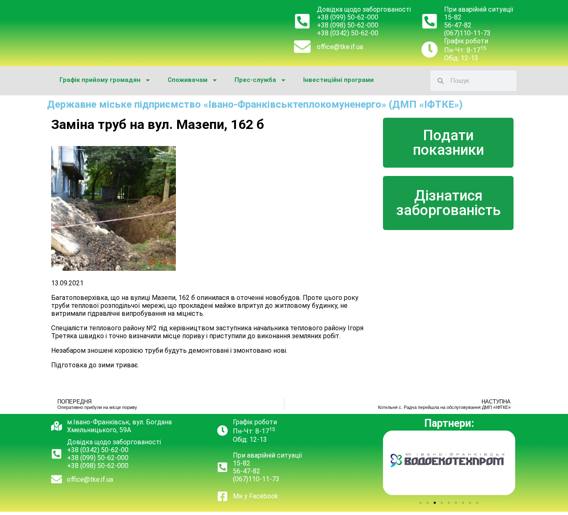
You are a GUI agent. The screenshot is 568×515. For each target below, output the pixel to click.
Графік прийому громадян (100, 80)
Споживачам (187, 80)
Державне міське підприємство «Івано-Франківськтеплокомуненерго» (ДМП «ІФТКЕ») (255, 104)
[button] (421, 503)
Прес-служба (255, 80)
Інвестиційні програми (338, 80)
